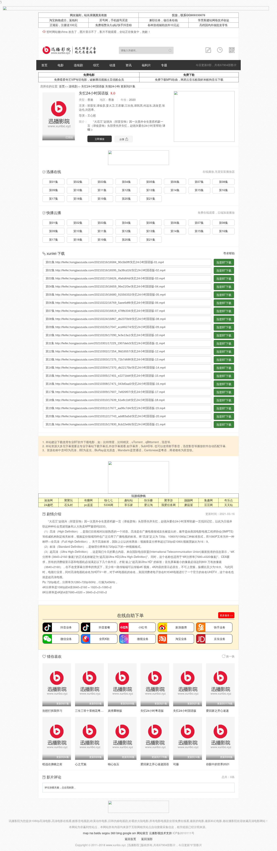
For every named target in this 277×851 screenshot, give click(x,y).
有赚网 (88, 500)
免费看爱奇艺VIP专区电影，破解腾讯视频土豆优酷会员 (89, 79)
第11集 (102, 190)
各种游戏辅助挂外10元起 (163, 25)
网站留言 (142, 833)
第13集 (150, 190)
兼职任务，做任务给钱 (163, 20)
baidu (97, 833)
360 (113, 833)
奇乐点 (228, 500)
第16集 (223, 190)
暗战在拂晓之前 (52, 764)
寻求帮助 (229, 253)
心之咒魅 (80, 764)
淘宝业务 (181, 639)
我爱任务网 (168, 505)
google (127, 833)
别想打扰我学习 (52, 710)
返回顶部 (146, 839)
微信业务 (66, 639)
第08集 (223, 182)
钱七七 (108, 500)
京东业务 (219, 639)
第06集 (175, 182)
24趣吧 (48, 505)
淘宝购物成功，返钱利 (63, 20)
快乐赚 (148, 500)
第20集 (126, 198)
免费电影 (89, 75)
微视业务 (142, 639)
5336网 (108, 505)
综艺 (96, 65)
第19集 (102, 198)
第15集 (199, 190)
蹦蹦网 (188, 500)
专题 (164, 65)
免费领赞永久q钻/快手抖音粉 (113, 25)
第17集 (53, 198)
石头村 (68, 505)
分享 (122, 139)
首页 (44, 65)
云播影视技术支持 (160, 833)
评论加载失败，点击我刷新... (60, 787)
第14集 (175, 190)
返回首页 (130, 839)
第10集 (77, 190)
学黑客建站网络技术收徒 (213, 20)
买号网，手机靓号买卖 (113, 20)
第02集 (77, 182)
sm (134, 833)
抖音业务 (66, 627)
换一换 (230, 656)
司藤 (176, 764)
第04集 (126, 182)
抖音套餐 (104, 627)
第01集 (53, 182)
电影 (61, 65)
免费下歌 (189, 75)
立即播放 (99, 138)
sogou (106, 833)
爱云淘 (148, 505)
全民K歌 (104, 639)
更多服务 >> (226, 615)
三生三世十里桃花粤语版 (90, 710)
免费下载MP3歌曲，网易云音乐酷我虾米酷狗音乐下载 (189, 79)
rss (91, 833)
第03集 (102, 182)
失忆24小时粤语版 (152, 710)
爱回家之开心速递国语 (155, 764)
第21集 (150, 198)
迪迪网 (48, 500)
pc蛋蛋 (88, 505)
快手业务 (219, 627)
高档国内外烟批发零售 (213, 25)
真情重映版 (115, 710)
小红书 (142, 627)
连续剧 (78, 65)
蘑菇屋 (188, 505)
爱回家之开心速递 (217, 710)
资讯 (129, 65)
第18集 (77, 198)
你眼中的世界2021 (218, 764)
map (86, 833)
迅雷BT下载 (223, 262)
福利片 (146, 65)
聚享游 (168, 500)
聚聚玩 (68, 500)
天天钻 (228, 505)
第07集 (199, 182)
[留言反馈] (208, 50)
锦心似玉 (113, 764)
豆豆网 (208, 505)
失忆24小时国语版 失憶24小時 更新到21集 (108, 86)
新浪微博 (181, 627)
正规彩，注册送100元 (63, 25)
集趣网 (208, 500)
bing (119, 833)
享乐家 (128, 505)
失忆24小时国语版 (184, 710)
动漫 (112, 65)
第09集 (53, 190)
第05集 (150, 182)
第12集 (126, 190)
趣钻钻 (128, 500)
